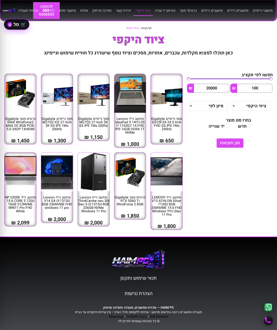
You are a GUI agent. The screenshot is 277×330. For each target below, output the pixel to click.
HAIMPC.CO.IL (136, 316)
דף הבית (146, 28)
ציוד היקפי (143, 10)
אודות (84, 10)
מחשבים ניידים (237, 10)
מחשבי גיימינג (263, 10)
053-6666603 (159, 316)
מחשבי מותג (67, 10)
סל (17, 24)
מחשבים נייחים (212, 10)
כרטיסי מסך (188, 10)
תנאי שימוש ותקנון (138, 278)
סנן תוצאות (230, 143)
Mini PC (49, 10)
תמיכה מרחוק (102, 10)
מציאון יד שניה (165, 10)
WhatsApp (116, 316)
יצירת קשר (123, 10)
